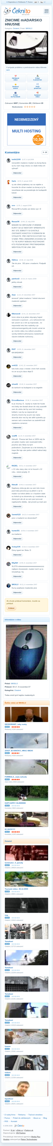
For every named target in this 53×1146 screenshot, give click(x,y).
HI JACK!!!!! (10, 829)
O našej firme (10, 1115)
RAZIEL (15, 466)
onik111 (15, 365)
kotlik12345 (16, 159)
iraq (6, 915)
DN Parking (20, 1133)
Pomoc (30, 2)
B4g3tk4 (15, 563)
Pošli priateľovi (37, 87)
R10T (14, 349)
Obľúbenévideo (15, 79)
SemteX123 (16, 515)
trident (8, 1072)
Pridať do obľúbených (21, 1118)
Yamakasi (9, 941)
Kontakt (14, 1121)
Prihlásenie (22, 2)
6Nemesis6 (16, 314)
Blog (45, 1118)
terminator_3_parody (14, 863)
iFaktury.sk (28, 1130)
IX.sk (13, 1130)
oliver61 (15, 384)
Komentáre (12, 152)
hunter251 (16, 531)
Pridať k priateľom (37, 79)
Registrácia (12, 2)
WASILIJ (29, 28)
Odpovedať (17, 173)
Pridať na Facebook (15, 96)
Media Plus (35, 1137)
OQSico (15, 260)
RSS (6, 1121)
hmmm (8, 1046)
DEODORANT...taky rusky (16, 724)
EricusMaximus (18, 400)
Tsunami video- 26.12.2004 (16, 889)
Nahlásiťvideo (37, 96)
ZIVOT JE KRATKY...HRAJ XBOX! (19, 751)
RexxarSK (15, 222)
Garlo (14, 181)
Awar (14, 295)
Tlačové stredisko (35, 1115)
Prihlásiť (11, 608)
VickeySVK (16, 547)
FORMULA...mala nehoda (16, 777)
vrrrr (13, 205)
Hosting (6, 1139)
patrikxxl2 (15, 279)
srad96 (14, 436)
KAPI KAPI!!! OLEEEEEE (15, 803)
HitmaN (14, 485)
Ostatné (16, 28)
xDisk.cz (19, 1130)
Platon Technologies (29, 1139)
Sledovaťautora (15, 87)
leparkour (9, 1099)
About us (37, 1118)
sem (8, 70)
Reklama (21, 1115)
